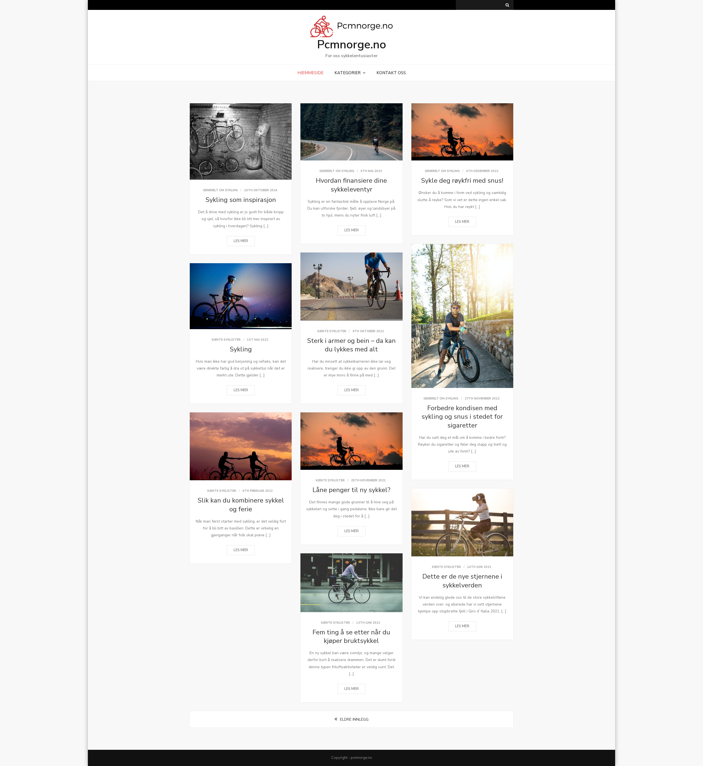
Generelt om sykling (220, 190)
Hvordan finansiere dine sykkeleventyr (351, 184)
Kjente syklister (331, 331)
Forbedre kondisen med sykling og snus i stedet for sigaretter (462, 416)
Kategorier (347, 73)
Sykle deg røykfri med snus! (462, 180)
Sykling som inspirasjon (240, 199)
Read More (241, 241)
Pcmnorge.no (351, 44)
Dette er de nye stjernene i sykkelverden (462, 580)
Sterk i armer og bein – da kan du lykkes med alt (351, 345)
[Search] (507, 5)
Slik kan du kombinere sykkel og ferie (240, 504)
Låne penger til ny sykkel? (351, 489)
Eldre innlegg (354, 719)
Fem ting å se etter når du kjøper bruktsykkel (351, 636)
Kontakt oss (391, 73)
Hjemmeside (310, 73)
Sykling (241, 349)
